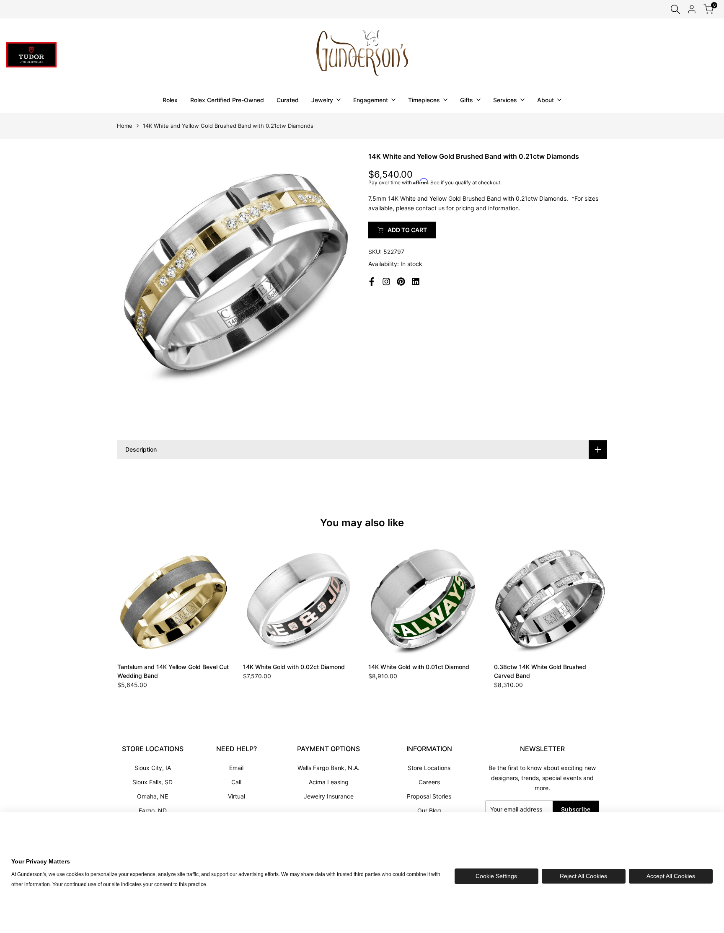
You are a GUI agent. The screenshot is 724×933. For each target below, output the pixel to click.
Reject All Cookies (583, 876)
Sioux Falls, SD (152, 782)
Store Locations (429, 767)
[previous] (137, 599)
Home (124, 125)
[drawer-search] (675, 9)
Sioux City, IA (152, 767)
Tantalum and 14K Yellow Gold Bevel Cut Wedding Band (173, 671)
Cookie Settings (496, 876)
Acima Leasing (329, 782)
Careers (429, 782)
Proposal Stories (429, 796)
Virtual (236, 796)
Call (236, 782)
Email (236, 767)
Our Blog (429, 810)
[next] (586, 599)
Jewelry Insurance (329, 796)
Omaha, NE (152, 796)
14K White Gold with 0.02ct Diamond (294, 666)
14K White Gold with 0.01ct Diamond (418, 666)
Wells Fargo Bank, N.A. (328, 767)
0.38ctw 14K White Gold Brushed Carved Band (540, 671)
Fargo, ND (153, 810)
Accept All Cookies (670, 876)
